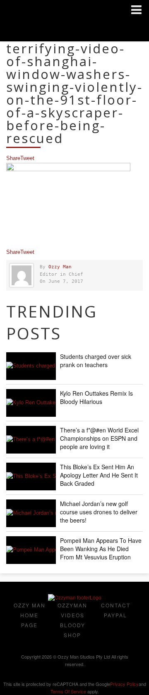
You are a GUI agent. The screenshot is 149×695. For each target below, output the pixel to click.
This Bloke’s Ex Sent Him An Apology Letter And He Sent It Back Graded (99, 475)
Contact (115, 605)
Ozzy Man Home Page (30, 615)
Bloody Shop (72, 629)
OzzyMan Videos (72, 610)
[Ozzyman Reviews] (74, 598)
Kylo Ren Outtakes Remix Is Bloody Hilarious (96, 397)
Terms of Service (68, 691)
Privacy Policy (124, 684)
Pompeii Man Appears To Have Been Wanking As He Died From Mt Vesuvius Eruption (101, 548)
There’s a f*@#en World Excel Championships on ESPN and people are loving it (99, 438)
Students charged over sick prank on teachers (95, 360)
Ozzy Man (60, 267)
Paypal (115, 615)
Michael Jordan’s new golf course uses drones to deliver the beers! (98, 511)
